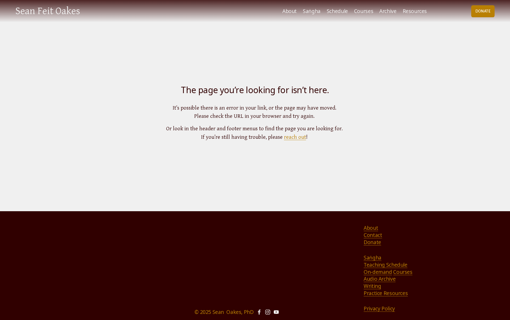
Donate (372, 242)
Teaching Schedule (385, 264)
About (289, 11)
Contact (373, 235)
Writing (372, 286)
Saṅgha (312, 11)
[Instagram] (267, 312)
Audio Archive (380, 278)
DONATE (483, 11)
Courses (363, 11)
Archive (387, 11)
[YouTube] (276, 312)
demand (382, 272)
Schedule (337, 11)
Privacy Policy (379, 308)
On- (368, 272)
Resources (415, 11)
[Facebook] (259, 312)
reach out (295, 137)
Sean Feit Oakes (47, 11)
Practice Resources (386, 293)
